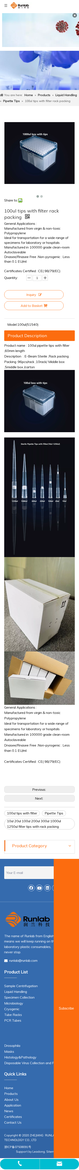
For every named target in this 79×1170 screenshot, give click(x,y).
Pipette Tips (54, 813)
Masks (9, 1051)
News (8, 1111)
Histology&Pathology (20, 1057)
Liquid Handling (15, 991)
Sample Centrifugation (21, 986)
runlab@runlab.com (20, 960)
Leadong (38, 1151)
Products (11, 1093)
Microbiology (13, 1003)
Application (12, 1105)
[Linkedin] (47, 887)
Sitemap (52, 1151)
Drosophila (12, 1045)
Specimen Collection (19, 997)
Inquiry (31, 294)
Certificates (13, 1117)
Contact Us (12, 1122)
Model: (12, 324)
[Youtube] (39, 887)
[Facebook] (31, 887)
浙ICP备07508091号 (17, 1147)
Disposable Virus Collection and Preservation (37, 1063)
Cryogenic (11, 1009)
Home (8, 1088)
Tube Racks (13, 1015)
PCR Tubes (12, 1020)
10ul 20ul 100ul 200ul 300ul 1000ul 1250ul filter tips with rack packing (34, 824)
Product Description (27, 335)
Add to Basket (32, 306)
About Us (11, 1099)
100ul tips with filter (22, 813)
